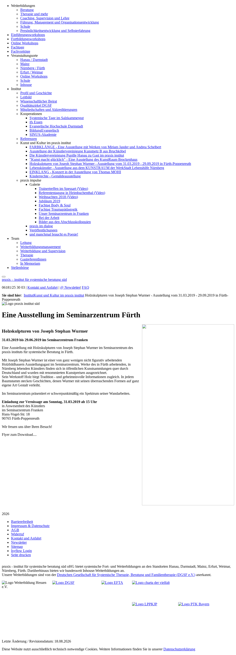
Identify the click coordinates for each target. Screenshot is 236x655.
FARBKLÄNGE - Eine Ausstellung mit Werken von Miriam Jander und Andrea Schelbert (95, 147)
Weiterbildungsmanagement (40, 247)
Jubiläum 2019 (49, 201)
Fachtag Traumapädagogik (58, 209)
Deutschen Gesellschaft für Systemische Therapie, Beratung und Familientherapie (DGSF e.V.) (126, 575)
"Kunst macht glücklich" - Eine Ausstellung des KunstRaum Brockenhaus (83, 159)
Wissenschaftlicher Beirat (38, 101)
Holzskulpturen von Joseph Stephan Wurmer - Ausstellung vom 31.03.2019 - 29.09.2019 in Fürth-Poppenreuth (110, 164)
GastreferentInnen (33, 259)
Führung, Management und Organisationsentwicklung (59, 22)
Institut (29, 295)
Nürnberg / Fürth (32, 68)
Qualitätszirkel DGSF (36, 105)
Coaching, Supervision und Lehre (44, 18)
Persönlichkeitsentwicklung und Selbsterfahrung (55, 31)
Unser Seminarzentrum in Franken (64, 213)
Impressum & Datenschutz (30, 526)
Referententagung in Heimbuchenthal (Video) (72, 193)
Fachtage (17, 47)
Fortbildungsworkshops (28, 39)
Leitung (26, 243)
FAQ (85, 287)
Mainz (25, 64)
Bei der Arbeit (49, 218)
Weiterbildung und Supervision (42, 251)
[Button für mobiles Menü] (4, 276)
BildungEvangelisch (44, 130)
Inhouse (26, 85)
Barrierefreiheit (22, 522)
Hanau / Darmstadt (34, 60)
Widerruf (17, 534)
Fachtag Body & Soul (55, 205)
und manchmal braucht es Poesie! (54, 234)
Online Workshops (24, 43)
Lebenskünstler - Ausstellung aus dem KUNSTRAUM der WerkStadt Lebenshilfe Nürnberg (97, 168)
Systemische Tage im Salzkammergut (57, 118)
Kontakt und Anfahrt (42, 287)
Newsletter (70, 287)
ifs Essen (36, 122)
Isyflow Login (21, 551)
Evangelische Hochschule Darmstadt (56, 126)
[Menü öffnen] (4, 275)
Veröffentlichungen (43, 230)
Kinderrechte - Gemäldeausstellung (55, 176)
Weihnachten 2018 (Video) (58, 197)
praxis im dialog (41, 226)
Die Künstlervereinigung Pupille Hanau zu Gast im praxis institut (77, 155)
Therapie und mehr (34, 14)
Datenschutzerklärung (179, 649)
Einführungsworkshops (28, 35)
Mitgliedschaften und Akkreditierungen (48, 110)
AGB (15, 530)
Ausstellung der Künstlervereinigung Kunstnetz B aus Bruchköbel (78, 151)
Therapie (26, 255)
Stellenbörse (20, 268)
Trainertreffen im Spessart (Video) (63, 189)
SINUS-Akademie (43, 134)
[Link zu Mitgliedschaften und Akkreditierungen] (75, 597)
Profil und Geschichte (36, 93)
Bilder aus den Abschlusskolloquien (65, 222)
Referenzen (28, 139)
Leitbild (26, 97)
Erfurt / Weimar (31, 72)
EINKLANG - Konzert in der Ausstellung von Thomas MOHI (75, 172)
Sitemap (17, 547)
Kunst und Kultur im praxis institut (59, 295)
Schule (25, 26)
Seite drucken (21, 555)
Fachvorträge (20, 51)
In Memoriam (30, 263)
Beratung (27, 10)
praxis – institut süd (34, 280)
